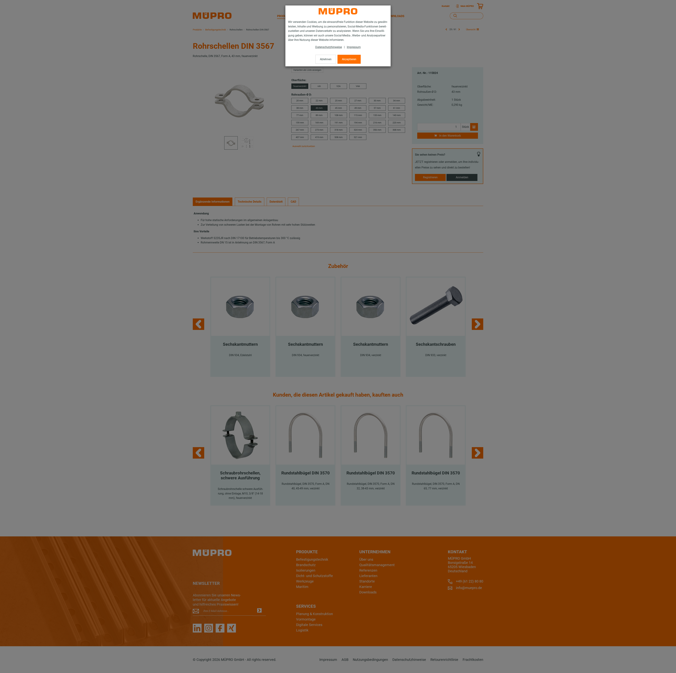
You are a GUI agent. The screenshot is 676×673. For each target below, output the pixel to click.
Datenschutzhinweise (328, 47)
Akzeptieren (349, 59)
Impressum (354, 47)
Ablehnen (325, 59)
